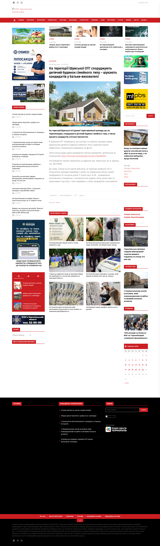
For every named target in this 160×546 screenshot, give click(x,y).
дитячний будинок (66, 195)
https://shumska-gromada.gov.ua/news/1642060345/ (84, 156)
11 (129, 365)
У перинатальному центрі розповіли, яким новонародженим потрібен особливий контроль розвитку (27, 144)
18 (129, 370)
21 (139, 370)
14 (139, 365)
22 (143, 370)
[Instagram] (17, 2)
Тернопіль (30, 20)
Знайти (150, 116)
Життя (136, 20)
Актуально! (52, 61)
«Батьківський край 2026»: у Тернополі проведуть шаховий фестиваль (26, 190)
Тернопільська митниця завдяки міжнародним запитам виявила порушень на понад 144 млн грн (28, 179)
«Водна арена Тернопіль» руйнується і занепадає (26, 123)
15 (143, 365)
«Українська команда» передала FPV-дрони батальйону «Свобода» (28, 155)
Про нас (42, 516)
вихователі (53, 195)
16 (146, 365)
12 (132, 365)
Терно (58, 202)
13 (136, 365)
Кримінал (94, 20)
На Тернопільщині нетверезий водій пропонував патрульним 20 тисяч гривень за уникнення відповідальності (65, 309)
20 (136, 370)
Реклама (80, 516)
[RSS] (21, 2)
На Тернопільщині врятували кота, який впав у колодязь (111, 47)
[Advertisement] (33, 423)
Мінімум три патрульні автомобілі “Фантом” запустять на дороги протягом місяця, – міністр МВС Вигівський (27, 211)
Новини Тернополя (132, 214)
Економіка (73, 20)
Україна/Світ (52, 20)
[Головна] (14, 20)
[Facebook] (14, 2)
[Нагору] (80, 520)
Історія (120, 20)
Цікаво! (144, 20)
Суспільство (83, 20)
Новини (21, 20)
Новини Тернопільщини (134, 217)
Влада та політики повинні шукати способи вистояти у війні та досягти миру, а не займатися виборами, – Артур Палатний (136, 153)
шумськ (81, 195)
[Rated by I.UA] (127, 417)
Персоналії (111, 20)
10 (125, 365)
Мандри (128, 20)
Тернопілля (41, 20)
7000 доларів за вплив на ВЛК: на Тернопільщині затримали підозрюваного (135, 335)
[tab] (19, 276)
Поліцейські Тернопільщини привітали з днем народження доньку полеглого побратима (26, 166)
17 (125, 370)
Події (103, 20)
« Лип (126, 383)
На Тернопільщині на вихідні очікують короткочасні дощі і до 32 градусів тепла (26, 199)
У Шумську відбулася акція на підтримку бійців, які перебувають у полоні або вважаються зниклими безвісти (66, 276)
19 (132, 370)
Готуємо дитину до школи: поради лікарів (27, 114)
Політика (63, 20)
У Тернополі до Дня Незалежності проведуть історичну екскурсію (28, 133)
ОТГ (75, 195)
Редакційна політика (112, 516)
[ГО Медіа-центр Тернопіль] (127, 428)
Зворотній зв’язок (55, 516)
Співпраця (70, 516)
